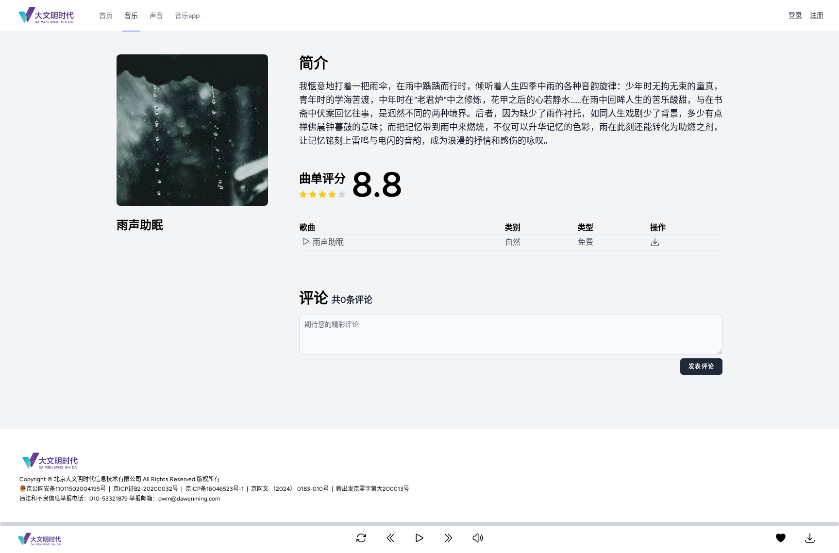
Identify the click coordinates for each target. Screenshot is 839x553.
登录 (795, 15)
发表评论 (701, 366)
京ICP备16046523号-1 (214, 489)
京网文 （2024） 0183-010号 (290, 489)
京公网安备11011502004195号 (66, 489)
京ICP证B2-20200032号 (145, 489)
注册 (816, 15)
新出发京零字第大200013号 (372, 489)
